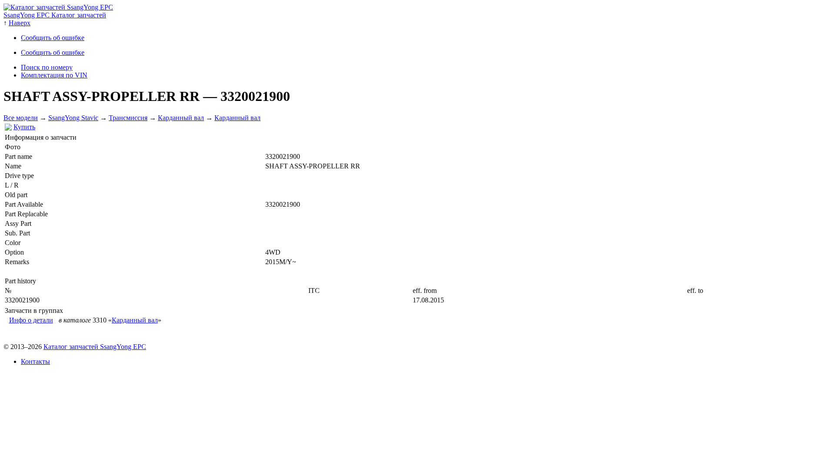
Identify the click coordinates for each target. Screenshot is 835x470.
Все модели (20, 117)
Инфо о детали (31, 320)
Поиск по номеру (47, 67)
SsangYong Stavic (73, 117)
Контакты (35, 361)
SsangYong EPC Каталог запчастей (54, 15)
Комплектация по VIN (54, 75)
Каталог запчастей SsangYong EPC (94, 346)
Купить (24, 127)
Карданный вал (181, 117)
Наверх (19, 23)
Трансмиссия (128, 117)
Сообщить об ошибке (52, 37)
